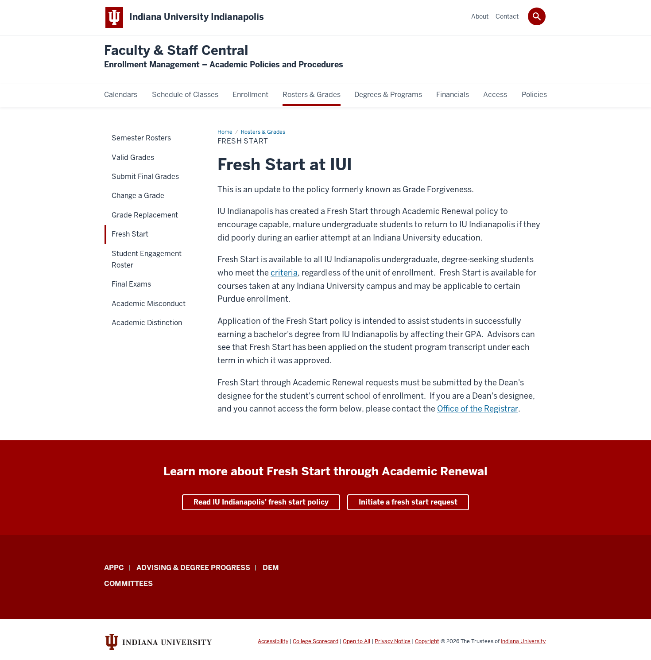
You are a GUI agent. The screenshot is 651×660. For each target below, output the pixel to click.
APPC (114, 567)
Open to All (356, 641)
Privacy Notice (393, 641)
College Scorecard (315, 641)
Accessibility (273, 641)
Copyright (427, 641)
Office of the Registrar (477, 409)
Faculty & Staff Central (223, 56)
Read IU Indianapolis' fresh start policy (261, 502)
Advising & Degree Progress (193, 567)
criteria (284, 273)
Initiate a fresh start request (408, 502)
